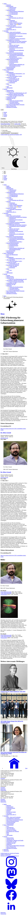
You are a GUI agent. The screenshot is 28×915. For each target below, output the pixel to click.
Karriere (5, 89)
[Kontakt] (3, 778)
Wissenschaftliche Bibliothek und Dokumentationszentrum (16, 65)
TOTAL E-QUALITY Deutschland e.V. (10, 855)
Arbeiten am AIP (10, 91)
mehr (2, 109)
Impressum (3, 788)
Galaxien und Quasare (14, 45)
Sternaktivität (12, 37)
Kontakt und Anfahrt (11, 25)
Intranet (5, 112)
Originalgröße (4, 594)
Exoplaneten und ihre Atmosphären (17, 38)
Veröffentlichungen (10, 10)
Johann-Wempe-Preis (11, 106)
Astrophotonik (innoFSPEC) (15, 58)
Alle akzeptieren (14, 133)
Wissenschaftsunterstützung (12, 59)
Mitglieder (8, 5)
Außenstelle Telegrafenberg (15, 27)
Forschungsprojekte (10, 67)
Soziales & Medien (6, 131)
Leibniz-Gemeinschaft (6, 854)
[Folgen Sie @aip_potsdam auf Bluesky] (11, 889)
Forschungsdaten (10, 68)
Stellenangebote (9, 90)
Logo (10, 85)
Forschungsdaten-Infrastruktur (16, 54)
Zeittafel (11, 16)
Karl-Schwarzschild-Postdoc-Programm (15, 104)
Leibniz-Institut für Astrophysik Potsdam (10, 853)
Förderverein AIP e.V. (11, 29)
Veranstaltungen (10, 72)
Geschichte (8, 15)
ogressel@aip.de (4, 438)
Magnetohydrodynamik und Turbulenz (18, 33)
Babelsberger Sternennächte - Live (17, 73)
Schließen (3, 118)
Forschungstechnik (13, 60)
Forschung (5, 30)
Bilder (7, 84)
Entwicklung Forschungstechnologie (14, 52)
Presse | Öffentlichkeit (8, 69)
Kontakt (5, 114)
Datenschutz (3, 790)
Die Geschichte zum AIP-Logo (16, 17)
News (7, 71)
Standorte (8, 19)
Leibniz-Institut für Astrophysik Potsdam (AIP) (11, 134)
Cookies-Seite (17, 123)
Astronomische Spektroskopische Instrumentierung (16, 56)
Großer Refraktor (13, 21)
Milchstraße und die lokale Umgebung (18, 41)
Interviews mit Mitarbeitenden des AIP (18, 93)
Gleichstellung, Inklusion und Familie (14, 94)
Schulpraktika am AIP (14, 78)
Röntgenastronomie (13, 46)
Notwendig (4, 130)
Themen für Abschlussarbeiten (16, 100)
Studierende (9, 99)
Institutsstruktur (9, 6)
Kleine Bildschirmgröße (6, 592)
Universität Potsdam (13, 102)
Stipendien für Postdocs (11, 107)
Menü (2, 182)
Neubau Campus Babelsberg (15, 23)
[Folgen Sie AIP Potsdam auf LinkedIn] (11, 911)
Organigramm (12, 8)
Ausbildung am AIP (10, 98)
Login (4, 113)
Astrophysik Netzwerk (14, 103)
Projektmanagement (13, 62)
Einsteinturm (12, 20)
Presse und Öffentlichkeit (12, 254)
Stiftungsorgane (12, 7)
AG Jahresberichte (13, 14)
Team (7, 86)
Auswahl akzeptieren (5, 133)
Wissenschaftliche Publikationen (16, 11)
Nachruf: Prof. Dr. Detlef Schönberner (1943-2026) (13, 691)
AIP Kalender (9, 87)
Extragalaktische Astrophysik (13, 40)
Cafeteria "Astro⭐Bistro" (15, 24)
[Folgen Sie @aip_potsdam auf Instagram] (11, 866)
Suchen (5, 116)
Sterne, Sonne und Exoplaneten (13, 32)
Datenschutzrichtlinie (5, 123)
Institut (5, 3)
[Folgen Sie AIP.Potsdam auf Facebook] (11, 900)
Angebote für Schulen (11, 77)
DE (4, 171)
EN (4, 173)
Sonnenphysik (12, 34)
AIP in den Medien (10, 74)
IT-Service (11, 63)
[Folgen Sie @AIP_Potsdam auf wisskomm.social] (11, 878)
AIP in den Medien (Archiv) (15, 76)
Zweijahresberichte (13, 12)
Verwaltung (9, 28)
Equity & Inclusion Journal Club (16, 95)
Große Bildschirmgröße (6, 593)
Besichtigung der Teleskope (12, 80)
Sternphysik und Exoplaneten (16, 36)
